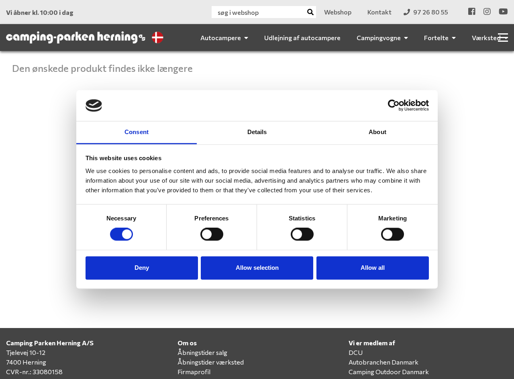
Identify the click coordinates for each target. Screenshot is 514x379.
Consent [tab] (136, 131)
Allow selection (257, 267)
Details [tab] (257, 131)
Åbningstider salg (202, 352)
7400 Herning (26, 362)
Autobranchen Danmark (383, 362)
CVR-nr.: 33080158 (34, 371)
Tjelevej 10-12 (25, 352)
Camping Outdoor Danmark (389, 371)
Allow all (373, 267)
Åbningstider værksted (210, 362)
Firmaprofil (193, 371)
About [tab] (377, 131)
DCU (356, 352)
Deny (142, 267)
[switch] (211, 234)
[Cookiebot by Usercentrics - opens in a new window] (394, 106)
